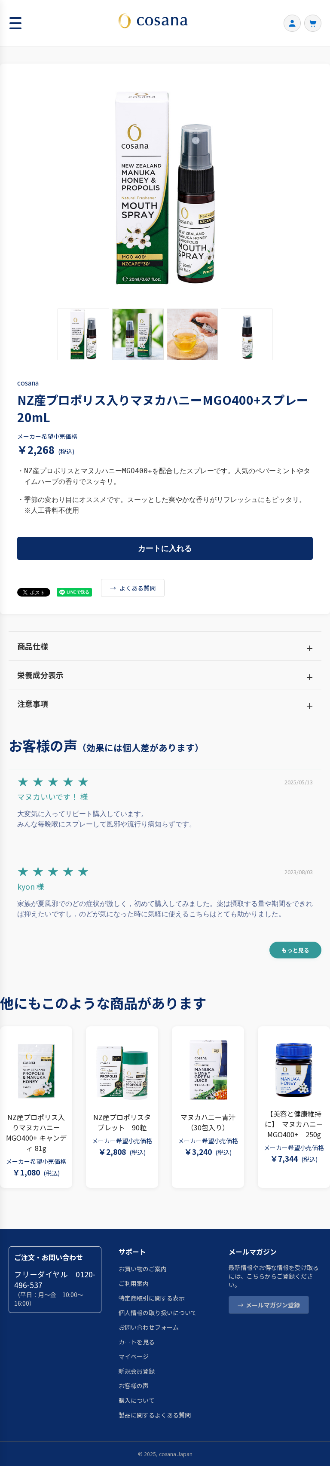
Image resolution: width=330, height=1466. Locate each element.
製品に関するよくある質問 (155, 1415)
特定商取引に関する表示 (152, 1298)
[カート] (312, 23)
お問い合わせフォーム (149, 1327)
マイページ (134, 1356)
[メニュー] (16, 23)
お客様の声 (134, 1385)
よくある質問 (137, 588)
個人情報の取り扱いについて (158, 1312)
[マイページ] (292, 23)
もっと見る (295, 950)
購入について (137, 1400)
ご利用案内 (134, 1283)
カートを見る (137, 1341)
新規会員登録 (137, 1371)
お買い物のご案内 (143, 1268)
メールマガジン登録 (273, 1305)
